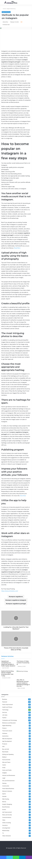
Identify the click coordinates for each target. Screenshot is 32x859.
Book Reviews (6, 807)
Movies (4, 801)
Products (4, 744)
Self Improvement (7, 812)
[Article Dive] (10, 2)
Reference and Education (9, 723)
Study (3, 767)
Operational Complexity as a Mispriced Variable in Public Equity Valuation (8, 663)
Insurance (5, 825)
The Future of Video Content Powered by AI (23, 662)
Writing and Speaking (7, 754)
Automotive (5, 736)
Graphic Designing (7, 804)
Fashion (4, 717)
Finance (4, 728)
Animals (4, 796)
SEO (3, 746)
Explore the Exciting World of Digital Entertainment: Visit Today (7, 673)
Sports (4, 793)
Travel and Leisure (7, 730)
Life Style (4, 715)
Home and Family (6, 770)
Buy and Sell (5, 749)
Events (4, 809)
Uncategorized (6, 828)
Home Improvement (7, 704)
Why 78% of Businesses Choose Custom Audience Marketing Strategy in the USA (23, 683)
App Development (7, 741)
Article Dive (5, 22)
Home (4, 8)
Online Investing (6, 822)
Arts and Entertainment (8, 780)
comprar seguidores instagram (16, 600)
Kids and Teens (6, 762)
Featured (4, 702)
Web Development (7, 738)
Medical (4, 757)
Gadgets (4, 772)
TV (3, 833)
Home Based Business (8, 788)
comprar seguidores (16, 596)
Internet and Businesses (8, 775)
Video (3, 820)
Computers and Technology (9, 720)
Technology (5, 709)
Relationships (5, 830)
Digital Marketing (11, 8)
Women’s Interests (7, 791)
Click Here (23, 495)
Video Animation (6, 835)
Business (4, 699)
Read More (17, 248)
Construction (5, 786)
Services (4, 712)
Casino (4, 765)
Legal (3, 778)
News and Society (7, 814)
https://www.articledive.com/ (9, 591)
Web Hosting (5, 799)
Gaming (4, 783)
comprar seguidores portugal (16, 603)
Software (4, 733)
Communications (6, 817)
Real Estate (5, 751)
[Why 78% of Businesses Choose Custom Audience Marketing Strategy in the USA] (24, 674)
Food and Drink (6, 759)
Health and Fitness (7, 707)
